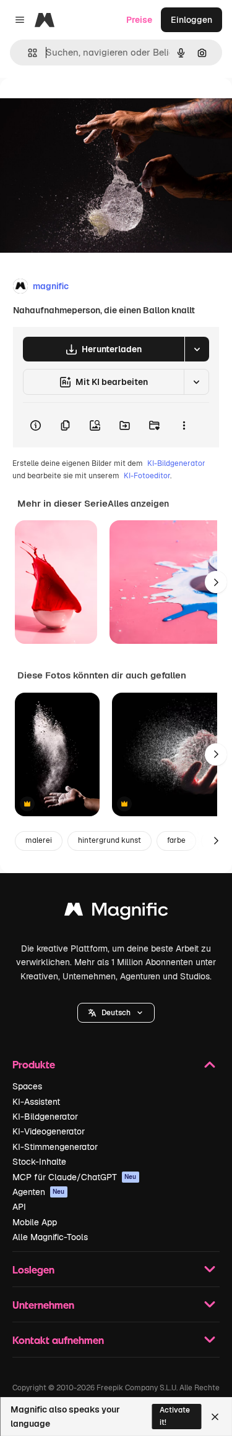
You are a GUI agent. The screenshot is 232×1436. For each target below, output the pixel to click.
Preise (139, 19)
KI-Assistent (36, 1101)
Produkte (33, 1064)
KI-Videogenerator (48, 1131)
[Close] (214, 1416)
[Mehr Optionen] (183, 425)
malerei (38, 840)
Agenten (38, 1191)
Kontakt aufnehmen (58, 1339)
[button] (116, 1013)
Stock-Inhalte (39, 1161)
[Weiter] (216, 582)
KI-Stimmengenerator (55, 1146)
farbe (176, 840)
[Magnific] (116, 912)
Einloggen (191, 19)
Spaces (27, 1086)
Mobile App (34, 1222)
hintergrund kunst (109, 840)
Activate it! (175, 1416)
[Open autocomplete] (28, 52)
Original (79, 106)
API (19, 1206)
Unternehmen (43, 1304)
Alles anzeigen (138, 503)
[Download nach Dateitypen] (196, 349)
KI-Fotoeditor (147, 476)
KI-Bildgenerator (176, 463)
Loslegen (33, 1269)
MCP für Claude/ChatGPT (74, 1177)
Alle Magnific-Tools (50, 1237)
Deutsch (116, 1013)
